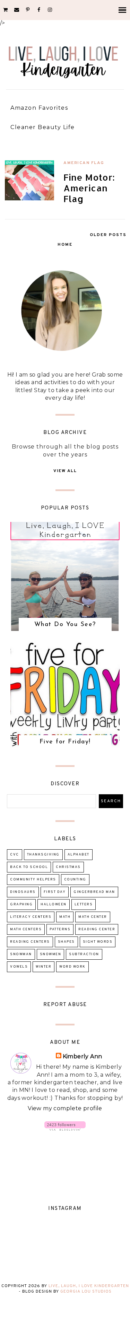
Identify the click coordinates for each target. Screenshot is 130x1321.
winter (43, 967)
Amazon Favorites (39, 108)
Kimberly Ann (82, 1056)
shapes (66, 942)
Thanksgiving (43, 854)
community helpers (33, 879)
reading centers (30, 942)
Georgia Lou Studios (86, 1291)
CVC (14, 854)
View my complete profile (65, 1108)
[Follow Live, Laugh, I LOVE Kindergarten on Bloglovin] (65, 1128)
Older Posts (108, 235)
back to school (29, 867)
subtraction (84, 954)
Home (65, 244)
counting (75, 879)
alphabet (78, 854)
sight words (98, 942)
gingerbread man (94, 892)
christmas (68, 867)
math (64, 917)
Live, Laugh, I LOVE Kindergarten (89, 1286)
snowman (21, 954)
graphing (21, 904)
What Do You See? (65, 625)
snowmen (50, 954)
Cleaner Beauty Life (42, 127)
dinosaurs (23, 892)
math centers (26, 929)
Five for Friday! (65, 742)
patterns (60, 929)
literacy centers (30, 917)
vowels (19, 967)
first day (55, 892)
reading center (96, 929)
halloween (54, 904)
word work (72, 967)
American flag (83, 163)
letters (84, 904)
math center (92, 917)
